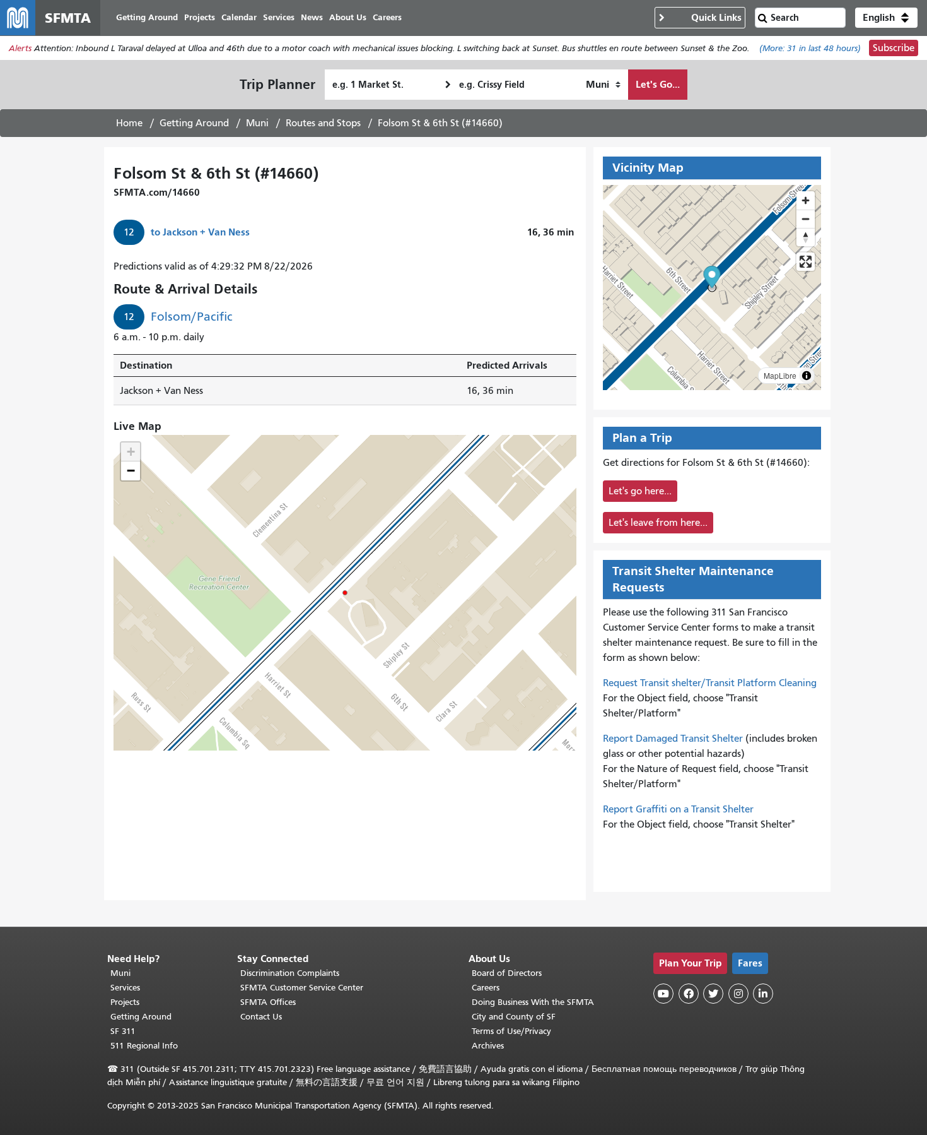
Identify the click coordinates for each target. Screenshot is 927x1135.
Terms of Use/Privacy (511, 1031)
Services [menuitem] (278, 17)
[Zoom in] (805, 200)
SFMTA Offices (268, 1002)
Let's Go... (658, 84)
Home (129, 123)
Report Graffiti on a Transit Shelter (678, 809)
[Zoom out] (805, 219)
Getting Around (194, 123)
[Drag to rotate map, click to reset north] (805, 237)
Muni (257, 123)
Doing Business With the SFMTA (533, 1002)
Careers (485, 987)
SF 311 (123, 1031)
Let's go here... (640, 491)
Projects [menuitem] (199, 17)
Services (125, 987)
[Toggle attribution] (806, 375)
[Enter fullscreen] (805, 262)
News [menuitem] (312, 17)
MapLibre (780, 375)
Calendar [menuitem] (239, 17)
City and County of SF (514, 1016)
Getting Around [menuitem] (147, 17)
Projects (124, 1002)
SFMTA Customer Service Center (301, 987)
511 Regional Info (144, 1045)
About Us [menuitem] (347, 17)
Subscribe (893, 48)
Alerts (20, 48)
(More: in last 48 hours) (810, 48)
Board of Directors (507, 973)
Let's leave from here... (658, 522)
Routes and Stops (323, 123)
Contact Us (261, 1016)
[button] (886, 18)
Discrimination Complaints (289, 973)
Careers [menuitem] (387, 17)
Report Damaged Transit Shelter (673, 738)
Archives (488, 1045)
